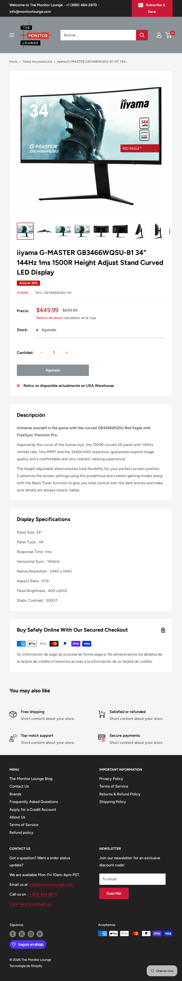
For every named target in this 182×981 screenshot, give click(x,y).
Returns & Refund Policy (120, 794)
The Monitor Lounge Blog (30, 778)
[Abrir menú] (11, 35)
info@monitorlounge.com (51, 884)
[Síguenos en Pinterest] (39, 934)
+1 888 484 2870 (42, 894)
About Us (17, 817)
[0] (169, 35)
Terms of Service (23, 824)
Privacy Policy (111, 778)
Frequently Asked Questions (33, 801)
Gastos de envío (49, 318)
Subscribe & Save (155, 8)
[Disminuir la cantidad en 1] (41, 353)
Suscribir (114, 893)
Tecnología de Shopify (25, 966)
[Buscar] (142, 35)
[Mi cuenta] (159, 35)
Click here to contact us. (30, 904)
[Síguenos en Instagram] (30, 934)
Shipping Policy (112, 801)
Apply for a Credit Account (32, 809)
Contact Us (19, 786)
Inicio (13, 62)
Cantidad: (25, 352)
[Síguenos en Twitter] (21, 934)
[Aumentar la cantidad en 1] (67, 353)
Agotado (53, 370)
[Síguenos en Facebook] (12, 934)
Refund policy (21, 832)
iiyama (22, 293)
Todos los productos (37, 62)
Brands (15, 794)
